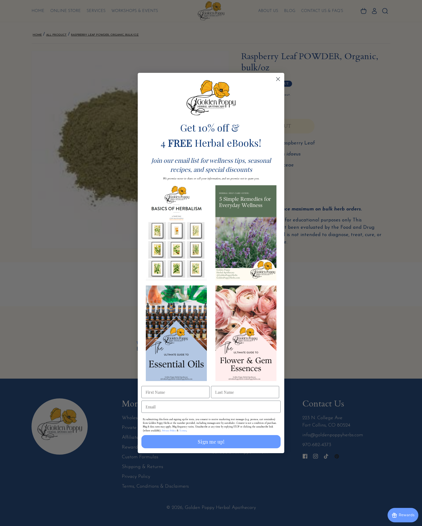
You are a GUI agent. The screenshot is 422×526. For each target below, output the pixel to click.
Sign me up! (211, 441)
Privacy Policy (169, 430)
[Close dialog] (278, 79)
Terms (182, 430)
